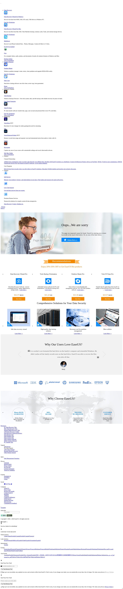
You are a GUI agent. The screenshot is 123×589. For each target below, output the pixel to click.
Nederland (98, 549)
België (50, 549)
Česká (19, 550)
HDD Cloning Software (10, 440)
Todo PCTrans (8, 108)
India (88, 555)
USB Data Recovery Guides (11, 431)
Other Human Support (10, 452)
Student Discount (8, 500)
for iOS (6, 46)
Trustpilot (3, 507)
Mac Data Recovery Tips (10, 428)
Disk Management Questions (11, 458)
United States (10, 536)
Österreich (21, 549)
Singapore (19, 555)
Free (5, 22)
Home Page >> (72, 240)
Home (5, 86)
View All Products (9, 60)
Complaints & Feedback (10, 503)
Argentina (35, 540)
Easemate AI (7, 476)
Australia (9, 555)
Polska (11, 550)
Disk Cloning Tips (9, 437)
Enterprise (13, 101)
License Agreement (9, 469)
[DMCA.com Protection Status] (9, 516)
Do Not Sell (7, 467)
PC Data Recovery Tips (10, 427)
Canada (20, 536)
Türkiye (16, 557)
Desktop (6, 59)
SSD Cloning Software (10, 439)
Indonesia (99, 555)
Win (5, 128)
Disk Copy (7, 80)
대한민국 (50, 555)
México (17, 540)
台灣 (59, 555)
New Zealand (30, 555)
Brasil (8, 540)
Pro (8, 22)
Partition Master (8, 68)
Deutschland (10, 549)
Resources (3, 425)
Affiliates (6, 496)
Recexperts (7, 147)
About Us (6, 488)
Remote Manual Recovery (11, 451)
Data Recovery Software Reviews (13, 433)
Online (10, 59)
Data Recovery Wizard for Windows (13, 16)
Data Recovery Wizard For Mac (12, 29)
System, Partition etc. (17, 204)
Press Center (7, 490)
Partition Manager (8, 62)
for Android (11, 46)
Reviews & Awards (9, 491)
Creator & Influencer (9, 497)
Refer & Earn (7, 502)
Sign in (2, 208)
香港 (68, 555)
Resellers (6, 494)
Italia (77, 549)
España (69, 549)
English (6, 545)
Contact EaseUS (8, 493)
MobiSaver (7, 41)
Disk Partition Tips (9, 436)
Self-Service (7, 446)
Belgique (40, 549)
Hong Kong (78, 555)
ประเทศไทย (26, 557)
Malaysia (38, 557)
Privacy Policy (8, 466)
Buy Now (18, 299)
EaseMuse (6, 477)
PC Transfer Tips (8, 442)
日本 (40, 555)
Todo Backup (7, 95)
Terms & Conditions (9, 470)
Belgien (60, 549)
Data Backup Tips (9, 434)
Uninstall (6, 463)
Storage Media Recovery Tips (12, 430)
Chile (26, 540)
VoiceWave (7, 123)
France (30, 549)
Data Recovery (8, 10)
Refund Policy (8, 464)
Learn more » (23, 290)
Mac (8, 153)
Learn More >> (19, 333)
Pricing (3, 207)
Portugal (86, 549)
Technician (12, 22)
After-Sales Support (9, 449)
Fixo (5, 53)
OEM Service (7, 499)
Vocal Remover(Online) (10, 135)
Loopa (5, 479)
